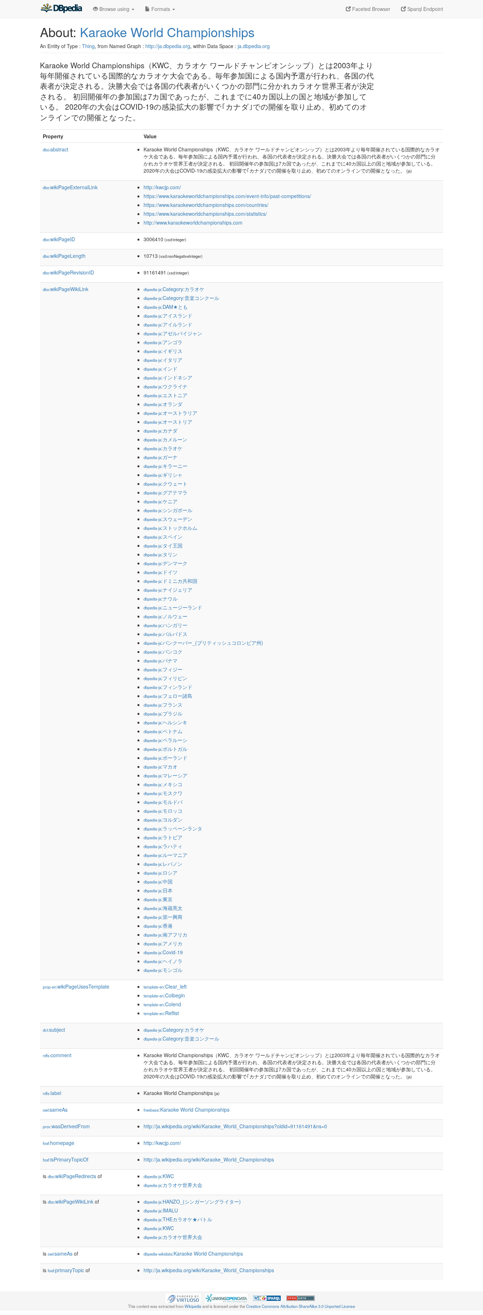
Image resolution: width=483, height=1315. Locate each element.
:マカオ (161, 766)
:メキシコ (163, 784)
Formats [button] (160, 8)
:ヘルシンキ (165, 722)
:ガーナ (161, 456)
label (52, 1092)
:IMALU (161, 1210)
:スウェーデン (168, 518)
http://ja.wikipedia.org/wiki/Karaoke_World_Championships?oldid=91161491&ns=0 (235, 1126)
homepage (58, 1142)
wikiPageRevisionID (68, 272)
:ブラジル (163, 713)
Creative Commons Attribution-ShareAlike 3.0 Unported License (300, 1306)
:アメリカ (163, 943)
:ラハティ (163, 846)
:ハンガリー (165, 624)
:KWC (159, 1176)
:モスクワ (163, 792)
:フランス (163, 704)
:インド (161, 368)
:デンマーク (165, 563)
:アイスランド (168, 315)
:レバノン (163, 863)
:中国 (158, 881)
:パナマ (161, 660)
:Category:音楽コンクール (181, 297)
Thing (88, 46)
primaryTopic (66, 1270)
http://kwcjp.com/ (162, 187)
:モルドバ (163, 801)
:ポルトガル (165, 748)
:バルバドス (165, 633)
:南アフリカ (165, 934)
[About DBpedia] (61, 9)
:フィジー (163, 669)
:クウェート (165, 483)
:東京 (158, 899)
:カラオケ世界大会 (173, 1184)
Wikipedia (193, 1306)
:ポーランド (165, 757)
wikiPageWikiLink (65, 288)
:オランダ (163, 403)
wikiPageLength (64, 255)
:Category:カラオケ (174, 288)
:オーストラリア (170, 412)
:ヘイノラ (163, 960)
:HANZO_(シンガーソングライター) (192, 1201)
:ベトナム (163, 731)
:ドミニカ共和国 (170, 580)
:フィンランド (168, 686)
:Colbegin (164, 995)
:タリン (161, 554)
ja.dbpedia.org (254, 46)
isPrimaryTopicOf (65, 1159)
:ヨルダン (163, 819)
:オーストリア (168, 421)
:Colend (162, 1004)
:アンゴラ (163, 342)
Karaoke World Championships (167, 32)
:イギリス (163, 350)
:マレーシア (165, 775)
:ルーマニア (165, 854)
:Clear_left (165, 986)
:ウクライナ (165, 386)
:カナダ (161, 430)
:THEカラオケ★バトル (178, 1219)
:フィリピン (165, 678)
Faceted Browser (370, 8)
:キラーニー (165, 465)
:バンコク (163, 651)
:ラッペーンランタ (173, 828)
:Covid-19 (163, 952)
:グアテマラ (165, 492)
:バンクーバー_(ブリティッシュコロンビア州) (203, 642)
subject (54, 1029)
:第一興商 (163, 916)
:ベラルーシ (165, 739)
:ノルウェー (165, 616)
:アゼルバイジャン (173, 333)
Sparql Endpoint (424, 8)
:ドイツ (161, 571)
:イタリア (163, 359)
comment (57, 1055)
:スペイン (163, 536)
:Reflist (161, 1012)
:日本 (158, 890)
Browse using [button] (114, 8)
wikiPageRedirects (72, 1176)
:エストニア (165, 395)
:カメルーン (165, 439)
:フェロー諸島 (168, 695)
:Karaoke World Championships (186, 1109)
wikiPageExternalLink (70, 187)
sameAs (55, 1109)
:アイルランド (168, 324)
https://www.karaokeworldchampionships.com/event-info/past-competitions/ (227, 195)
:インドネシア (168, 377)
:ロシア (161, 872)
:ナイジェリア (168, 589)
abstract (55, 149)
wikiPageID (59, 239)
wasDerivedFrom (66, 1126)
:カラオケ (163, 448)
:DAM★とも (166, 306)
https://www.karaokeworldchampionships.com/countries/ (206, 204)
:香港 (158, 925)
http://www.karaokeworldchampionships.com (193, 222)
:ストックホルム (170, 527)
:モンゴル (163, 969)
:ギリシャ (163, 474)
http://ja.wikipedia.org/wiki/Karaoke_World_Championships (209, 1159)
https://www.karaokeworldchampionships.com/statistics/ (205, 213)
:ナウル (161, 598)
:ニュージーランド (173, 607)
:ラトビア (163, 837)
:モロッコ (163, 810)
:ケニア (161, 501)
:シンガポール (168, 510)
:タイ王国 (163, 545)
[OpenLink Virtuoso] (183, 1297)
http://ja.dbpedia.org (167, 46)
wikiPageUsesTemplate (76, 986)
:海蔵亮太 (163, 907)
